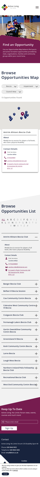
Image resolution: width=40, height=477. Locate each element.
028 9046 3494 (14, 450)
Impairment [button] (28, 86)
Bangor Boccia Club (12, 284)
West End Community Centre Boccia (19, 384)
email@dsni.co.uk (12, 453)
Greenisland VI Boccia (13, 339)
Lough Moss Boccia (11, 360)
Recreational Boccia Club (14, 377)
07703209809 (11, 158)
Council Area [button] (11, 91)
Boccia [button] (8, 86)
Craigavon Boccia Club (13, 315)
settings (15, 470)
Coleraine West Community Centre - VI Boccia (19, 306)
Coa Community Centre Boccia (17, 298)
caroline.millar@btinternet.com (17, 161)
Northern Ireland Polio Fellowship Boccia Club (18, 369)
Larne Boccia (9, 353)
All (3, 219)
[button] (22, 114)
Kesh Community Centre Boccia (17, 346)
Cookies (24, 461)
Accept (5, 474)
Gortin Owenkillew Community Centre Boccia (17, 330)
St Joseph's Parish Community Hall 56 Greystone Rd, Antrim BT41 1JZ (17, 166)
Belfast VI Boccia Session (14, 291)
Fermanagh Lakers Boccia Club (17, 322)
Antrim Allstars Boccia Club (15, 237)
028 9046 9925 (11, 447)
